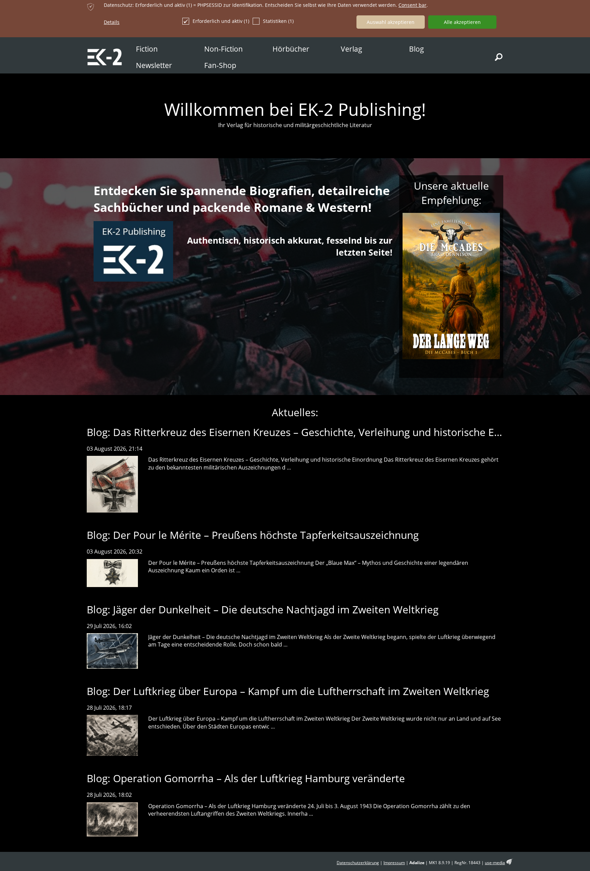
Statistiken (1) (278, 21)
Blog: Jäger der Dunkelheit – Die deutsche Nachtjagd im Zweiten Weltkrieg (262, 609)
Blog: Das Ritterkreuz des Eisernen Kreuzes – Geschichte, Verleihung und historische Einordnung (315, 432)
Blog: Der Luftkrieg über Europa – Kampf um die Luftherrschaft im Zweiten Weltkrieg (288, 691)
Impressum (394, 863)
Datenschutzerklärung (358, 863)
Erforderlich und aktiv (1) (221, 21)
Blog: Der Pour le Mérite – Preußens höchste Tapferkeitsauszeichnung (253, 535)
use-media (495, 863)
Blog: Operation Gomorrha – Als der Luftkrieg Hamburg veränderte (246, 778)
